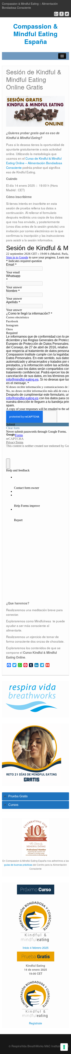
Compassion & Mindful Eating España (35, 33)
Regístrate (35, 1023)
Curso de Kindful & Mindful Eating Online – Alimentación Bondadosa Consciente (34, 163)
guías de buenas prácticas (18, 864)
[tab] (35, 796)
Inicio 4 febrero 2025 (36, 948)
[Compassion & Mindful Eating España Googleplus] (56, 14)
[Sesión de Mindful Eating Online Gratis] (35, 998)
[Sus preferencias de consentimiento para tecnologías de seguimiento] (64, 1047)
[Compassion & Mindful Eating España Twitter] (67, 14)
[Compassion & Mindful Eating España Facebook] (61, 14)
